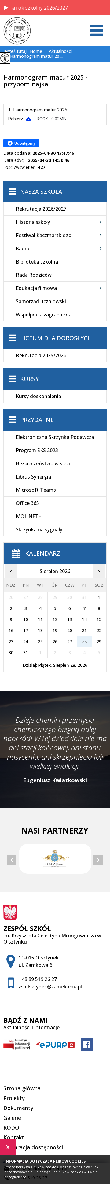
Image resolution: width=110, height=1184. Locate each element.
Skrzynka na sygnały (39, 529)
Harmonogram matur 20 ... (34, 56)
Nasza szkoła (41, 192)
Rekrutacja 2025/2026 (41, 355)
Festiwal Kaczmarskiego (44, 235)
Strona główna (22, 1088)
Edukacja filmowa (36, 288)
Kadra (22, 248)
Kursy (29, 379)
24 (25, 641)
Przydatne (37, 420)
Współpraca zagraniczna (44, 314)
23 (11, 641)
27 (69, 641)
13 (69, 619)
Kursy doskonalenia (38, 396)
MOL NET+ (29, 516)
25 (40, 641)
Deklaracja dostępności (33, 1147)
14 (84, 619)
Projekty (14, 1098)
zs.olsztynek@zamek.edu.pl (50, 986)
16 (11, 630)
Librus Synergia (33, 476)
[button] (6, 7)
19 (55, 630)
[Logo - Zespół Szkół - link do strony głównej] (17, 31)
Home (36, 51)
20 (69, 630)
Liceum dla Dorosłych (56, 338)
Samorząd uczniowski (41, 301)
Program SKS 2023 (37, 450)
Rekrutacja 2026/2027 (41, 208)
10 (25, 619)
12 (55, 619)
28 (84, 641)
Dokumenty (18, 1108)
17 (25, 630)
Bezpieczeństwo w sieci (43, 463)
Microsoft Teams (36, 489)
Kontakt (13, 1137)
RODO (11, 1127)
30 (11, 652)
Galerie (12, 1117)
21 (84, 630)
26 (55, 641)
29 (99, 641)
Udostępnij (24, 143)
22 (99, 630)
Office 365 (27, 503)
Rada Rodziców (34, 275)
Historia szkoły (33, 222)
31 (25, 652)
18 (40, 630)
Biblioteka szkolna (37, 261)
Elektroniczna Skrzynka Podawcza (55, 437)
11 (40, 619)
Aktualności (58, 51)
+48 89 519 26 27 (38, 979)
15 (99, 619)
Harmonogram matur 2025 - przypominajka (45, 81)
